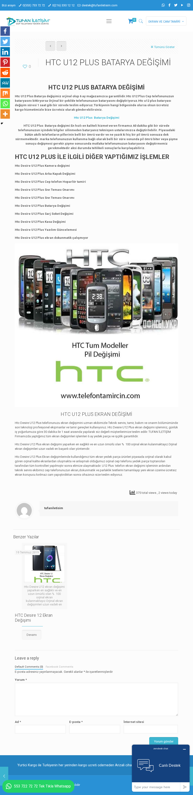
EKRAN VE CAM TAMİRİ (164, 21)
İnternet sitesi (134, 722)
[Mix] (5, 93)
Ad (18, 722)
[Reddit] (5, 72)
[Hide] (2, 123)
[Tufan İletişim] (28, 21)
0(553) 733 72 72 (34, 5)
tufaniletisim (53, 508)
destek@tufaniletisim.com (99, 5)
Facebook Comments (59, 666)
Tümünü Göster (164, 47)
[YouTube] (182, 5)
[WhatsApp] (163, 5)
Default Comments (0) (29, 666)
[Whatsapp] (5, 103)
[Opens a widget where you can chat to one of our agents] (160, 768)
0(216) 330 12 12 (63, 5)
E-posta (76, 722)
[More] (5, 114)
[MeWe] (5, 83)
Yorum (21, 679)
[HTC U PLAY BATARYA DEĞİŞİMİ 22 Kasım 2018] (4, 776)
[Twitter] (175, 5)
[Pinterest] (5, 62)
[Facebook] (169, 5)
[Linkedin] (5, 52)
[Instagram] (188, 5)
